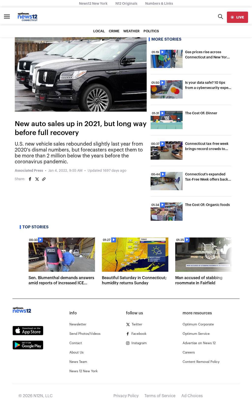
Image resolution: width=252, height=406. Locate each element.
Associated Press (29, 170)
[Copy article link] (44, 179)
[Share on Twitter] (37, 179)
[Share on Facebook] (30, 179)
